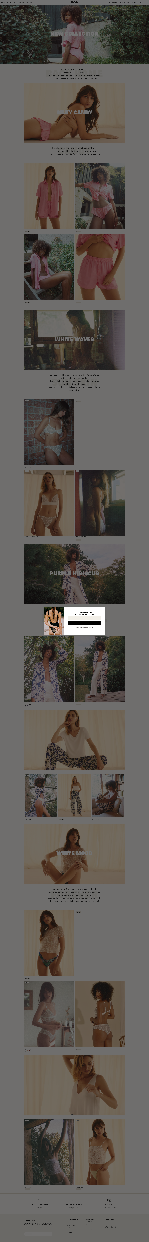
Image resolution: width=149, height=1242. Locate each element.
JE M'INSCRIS (85, 623)
